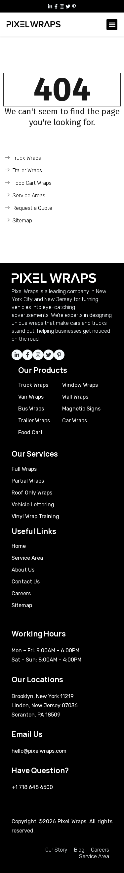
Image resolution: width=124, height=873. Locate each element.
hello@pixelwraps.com (39, 751)
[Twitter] (68, 6)
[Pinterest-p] (74, 6)
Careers (100, 850)
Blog (79, 850)
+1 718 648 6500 (32, 787)
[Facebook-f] (56, 6)
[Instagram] (62, 6)
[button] (111, 24)
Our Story (56, 850)
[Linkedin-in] (50, 6)
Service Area (94, 856)
